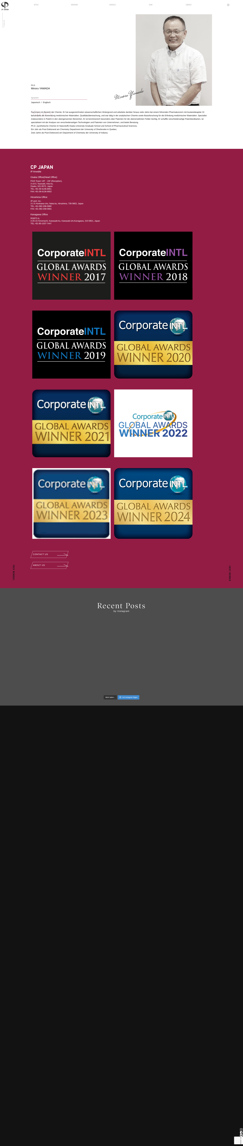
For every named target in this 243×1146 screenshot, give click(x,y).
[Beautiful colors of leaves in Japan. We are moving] (187, 675)
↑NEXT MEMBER (229, 573)
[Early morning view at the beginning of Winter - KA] (121, 675)
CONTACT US (40, 554)
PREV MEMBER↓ (13, 573)
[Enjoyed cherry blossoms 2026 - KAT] (121, 637)
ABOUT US (39, 565)
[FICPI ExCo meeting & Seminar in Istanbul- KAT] (55, 637)
